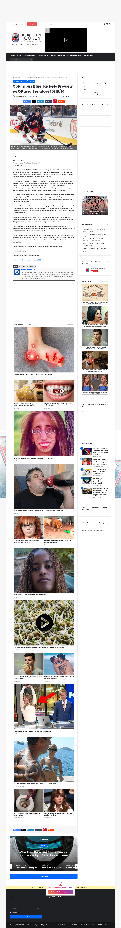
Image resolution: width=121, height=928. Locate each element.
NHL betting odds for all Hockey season (93, 530)
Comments (44, 876)
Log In (26, 916)
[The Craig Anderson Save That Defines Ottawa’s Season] (87, 472)
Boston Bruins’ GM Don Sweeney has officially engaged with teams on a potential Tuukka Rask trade (100, 492)
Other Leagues (30, 55)
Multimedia (89, 55)
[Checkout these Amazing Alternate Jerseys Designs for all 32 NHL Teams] (87, 480)
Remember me (15, 912)
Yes (85, 86)
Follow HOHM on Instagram (60, 892)
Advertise (108, 925)
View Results (95, 94)
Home (13, 55)
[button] (66, 39)
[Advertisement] (60, 67)
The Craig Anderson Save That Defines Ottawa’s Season (43, 853)
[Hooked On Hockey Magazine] (26, 38)
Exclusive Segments (74, 55)
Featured (31, 81)
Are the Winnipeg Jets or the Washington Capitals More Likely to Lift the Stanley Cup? (94, 250)
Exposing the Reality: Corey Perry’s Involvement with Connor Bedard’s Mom (100, 462)
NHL (19, 55)
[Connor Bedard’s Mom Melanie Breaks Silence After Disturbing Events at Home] (87, 451)
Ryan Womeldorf (20, 96)
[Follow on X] (25, 96)
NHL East (21, 77)
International (44, 55)
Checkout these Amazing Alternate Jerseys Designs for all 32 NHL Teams (100, 481)
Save (56, 100)
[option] (44, 853)
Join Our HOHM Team (98, 925)
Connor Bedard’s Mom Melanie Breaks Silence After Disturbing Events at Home (100, 451)
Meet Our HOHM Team (84, 925)
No (85, 89)
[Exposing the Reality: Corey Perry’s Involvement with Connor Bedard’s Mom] (87, 461)
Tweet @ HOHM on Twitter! (54, 897)
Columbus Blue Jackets (31, 77)
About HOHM (73, 925)
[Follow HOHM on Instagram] (60, 885)
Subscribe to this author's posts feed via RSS (27, 260)
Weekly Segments (58, 55)
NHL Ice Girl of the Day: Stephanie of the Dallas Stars (95, 212)
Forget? (39, 908)
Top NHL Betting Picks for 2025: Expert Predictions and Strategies (56, 24)
